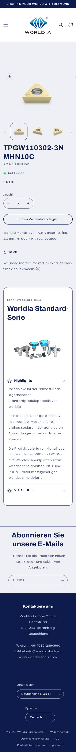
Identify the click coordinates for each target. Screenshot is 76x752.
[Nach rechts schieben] (71, 132)
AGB (56, 739)
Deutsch (36, 717)
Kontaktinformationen (31, 745)
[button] (5, 25)
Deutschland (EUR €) (35, 693)
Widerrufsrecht (60, 732)
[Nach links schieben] (4, 132)
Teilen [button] (12, 252)
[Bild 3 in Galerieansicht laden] (57, 131)
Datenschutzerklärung (35, 739)
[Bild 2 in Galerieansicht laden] (38, 131)
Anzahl (8, 194)
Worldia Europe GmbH (31, 732)
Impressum (56, 745)
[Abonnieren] (62, 580)
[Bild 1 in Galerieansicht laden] (18, 131)
